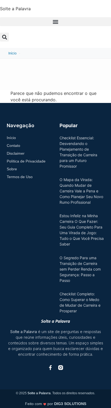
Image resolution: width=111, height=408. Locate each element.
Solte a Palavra (15, 8)
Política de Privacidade (26, 161)
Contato (13, 145)
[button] (55, 21)
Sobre (12, 169)
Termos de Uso (20, 177)
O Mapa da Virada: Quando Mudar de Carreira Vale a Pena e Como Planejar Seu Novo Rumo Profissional (81, 191)
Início (12, 53)
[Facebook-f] (50, 367)
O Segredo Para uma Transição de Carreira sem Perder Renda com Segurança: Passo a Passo (80, 269)
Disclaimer (16, 153)
